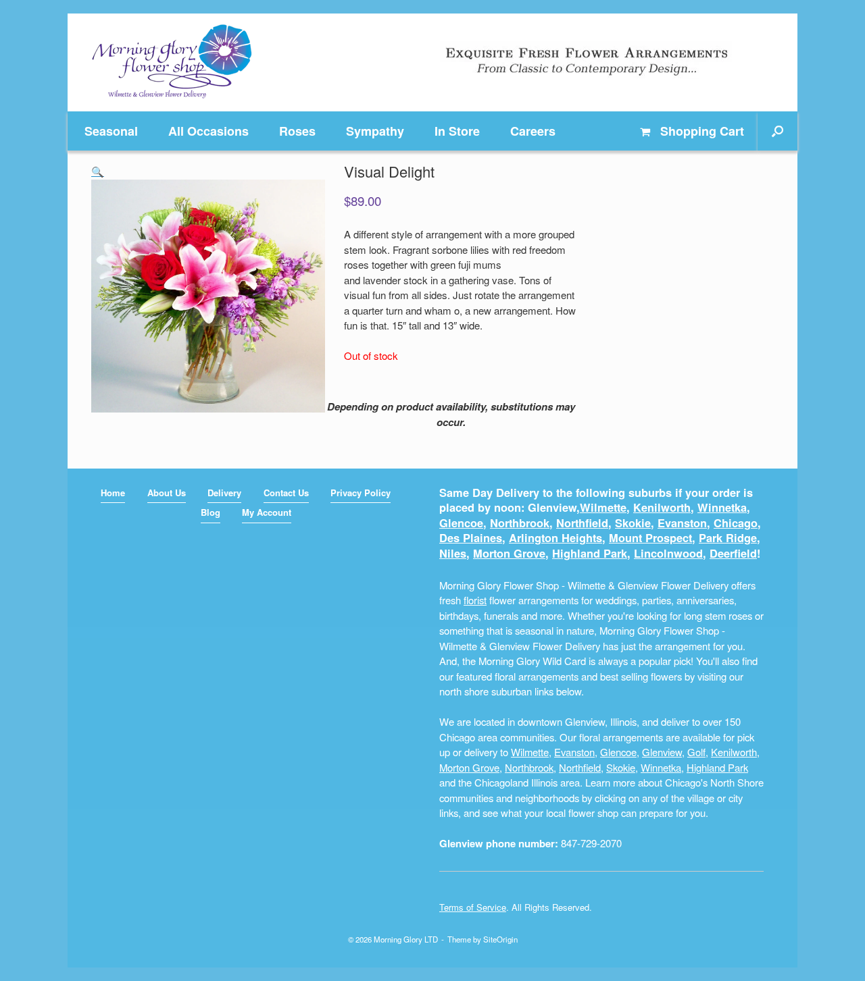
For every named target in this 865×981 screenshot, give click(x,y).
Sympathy (375, 131)
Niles (452, 553)
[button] (777, 131)
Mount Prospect (650, 538)
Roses (297, 131)
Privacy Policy (360, 492)
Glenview (662, 752)
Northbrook (519, 523)
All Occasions (208, 131)
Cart (702, 131)
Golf (696, 752)
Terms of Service (472, 907)
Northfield (582, 523)
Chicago (736, 523)
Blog (210, 512)
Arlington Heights (555, 538)
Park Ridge (728, 538)
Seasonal (111, 131)
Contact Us (286, 492)
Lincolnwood (668, 553)
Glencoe (461, 523)
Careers (532, 131)
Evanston (682, 523)
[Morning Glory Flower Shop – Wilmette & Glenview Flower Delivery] (172, 62)
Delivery (224, 492)
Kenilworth (662, 507)
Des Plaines (470, 538)
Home (113, 492)
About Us (166, 492)
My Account (266, 512)
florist (475, 600)
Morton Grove (509, 553)
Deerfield (733, 553)
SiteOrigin (500, 939)
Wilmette (603, 507)
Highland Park (589, 553)
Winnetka (722, 507)
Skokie (633, 523)
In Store (457, 131)
